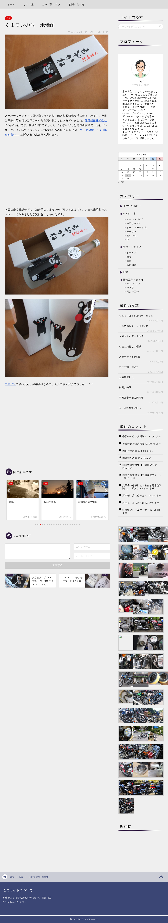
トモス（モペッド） (138, 227)
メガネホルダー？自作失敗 (134, 325)
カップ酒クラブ (51, 4)
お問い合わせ (76, 4)
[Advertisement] (56, 175)
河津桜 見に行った (133, 495)
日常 (8, 18)
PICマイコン (133, 283)
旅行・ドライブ (132, 246)
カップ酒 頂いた (129, 366)
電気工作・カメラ (133, 279)
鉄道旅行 (131, 264)
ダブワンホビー (132, 206)
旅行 (129, 260)
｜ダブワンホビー (139, 488)
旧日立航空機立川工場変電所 (138, 465)
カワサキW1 (133, 223)
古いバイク (133, 235)
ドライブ (131, 252)
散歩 (129, 256)
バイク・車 (129, 213)
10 (128, 169)
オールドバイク (135, 219)
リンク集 (28, 4)
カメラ (130, 287)
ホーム (11, 4)
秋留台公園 (125, 387)
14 (153, 169)
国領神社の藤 (129, 450)
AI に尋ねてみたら (130, 407)
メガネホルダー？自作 (131, 336)
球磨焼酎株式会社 (96, 120)
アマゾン (10, 384)
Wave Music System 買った (136, 315)
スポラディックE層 (129, 356)
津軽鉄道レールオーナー (135, 509)
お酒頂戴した (126, 377)
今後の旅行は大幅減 (130, 346)
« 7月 (121, 182)
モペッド (131, 231)
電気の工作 (133, 291)
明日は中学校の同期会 (131, 397)
